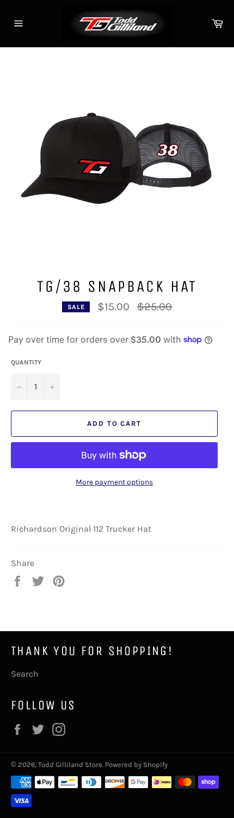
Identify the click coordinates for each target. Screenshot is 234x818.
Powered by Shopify (136, 764)
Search (25, 674)
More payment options (114, 482)
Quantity (26, 362)
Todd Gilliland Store (70, 764)
